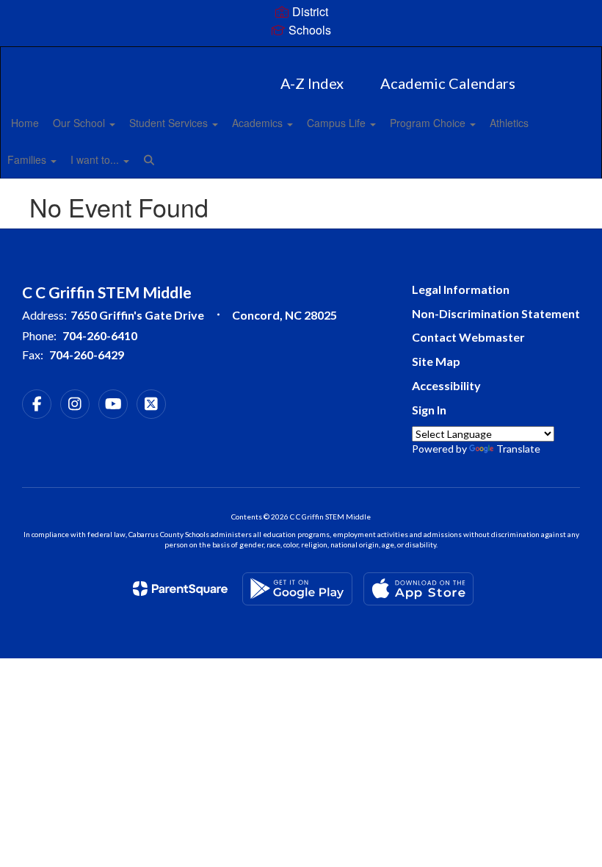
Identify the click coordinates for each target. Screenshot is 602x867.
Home (25, 122)
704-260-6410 (99, 335)
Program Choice (429, 122)
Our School (80, 122)
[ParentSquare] (180, 589)
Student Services (170, 122)
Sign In (429, 410)
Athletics (509, 122)
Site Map (436, 361)
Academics (259, 122)
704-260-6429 (86, 354)
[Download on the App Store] (418, 588)
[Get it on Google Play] (297, 588)
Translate (518, 448)
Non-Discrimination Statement (496, 313)
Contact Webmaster (468, 337)
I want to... (96, 159)
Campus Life (338, 122)
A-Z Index (312, 83)
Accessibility (446, 385)
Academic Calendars (447, 83)
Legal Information (460, 289)
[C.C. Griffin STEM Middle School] (300, 56)
